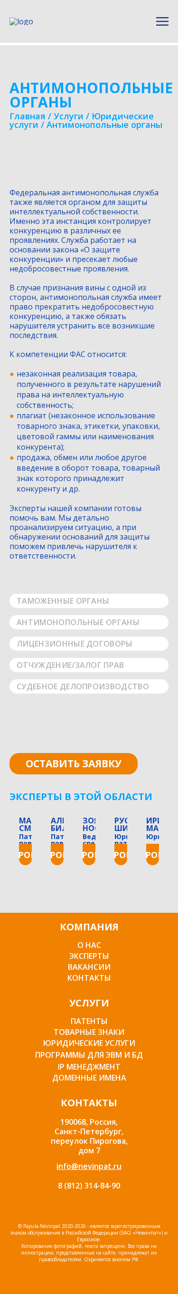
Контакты (89, 978)
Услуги (69, 116)
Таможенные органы (63, 601)
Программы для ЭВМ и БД (89, 1055)
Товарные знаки (89, 1032)
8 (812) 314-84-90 (89, 1185)
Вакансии (89, 967)
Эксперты (89, 956)
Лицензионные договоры (75, 643)
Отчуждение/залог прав (70, 665)
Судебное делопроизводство (83, 686)
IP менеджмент (89, 1067)
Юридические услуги (89, 1043)
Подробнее (25, 854)
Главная (27, 116)
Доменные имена (89, 1077)
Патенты (89, 1021)
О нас (89, 945)
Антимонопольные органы (78, 622)
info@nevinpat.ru (89, 1166)
